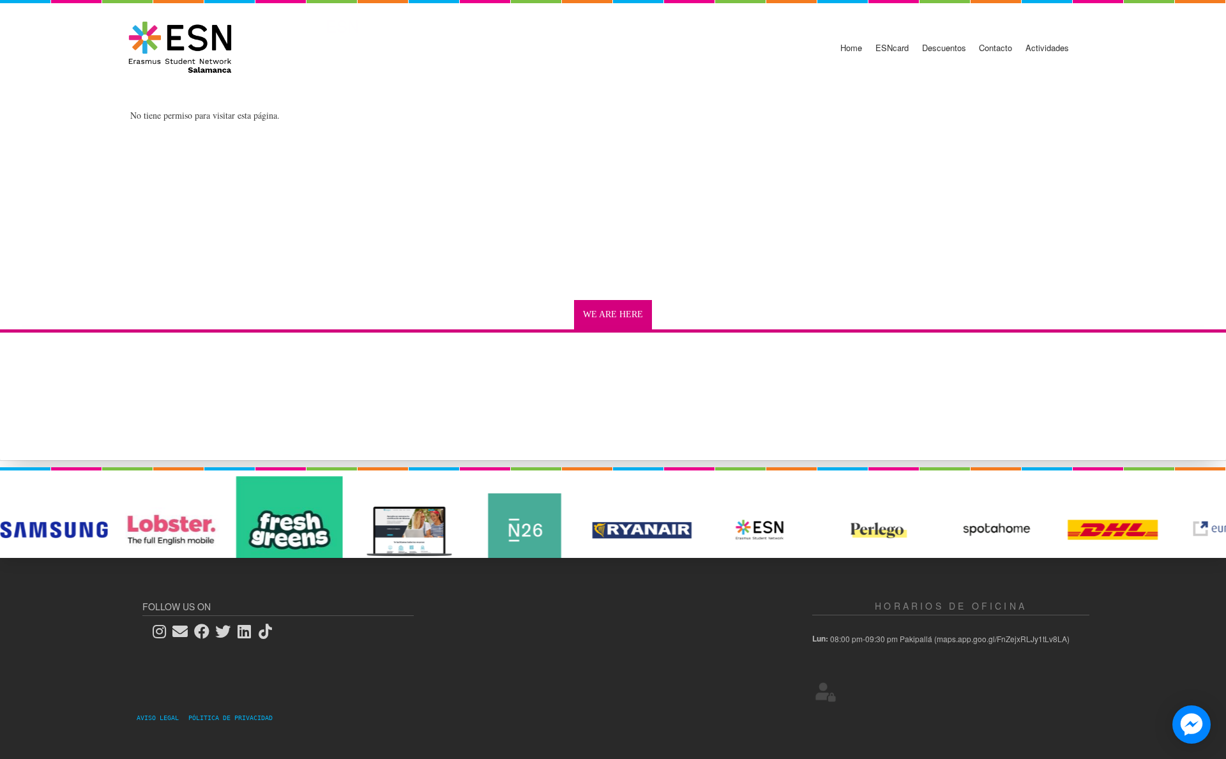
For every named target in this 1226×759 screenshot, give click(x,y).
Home (851, 47)
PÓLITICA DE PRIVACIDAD (230, 717)
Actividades (1047, 47)
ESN (342, 25)
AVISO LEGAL (161, 717)
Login (825, 691)
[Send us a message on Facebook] (1191, 724)
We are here (613, 314)
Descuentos (944, 47)
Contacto (995, 47)
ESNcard (892, 47)
